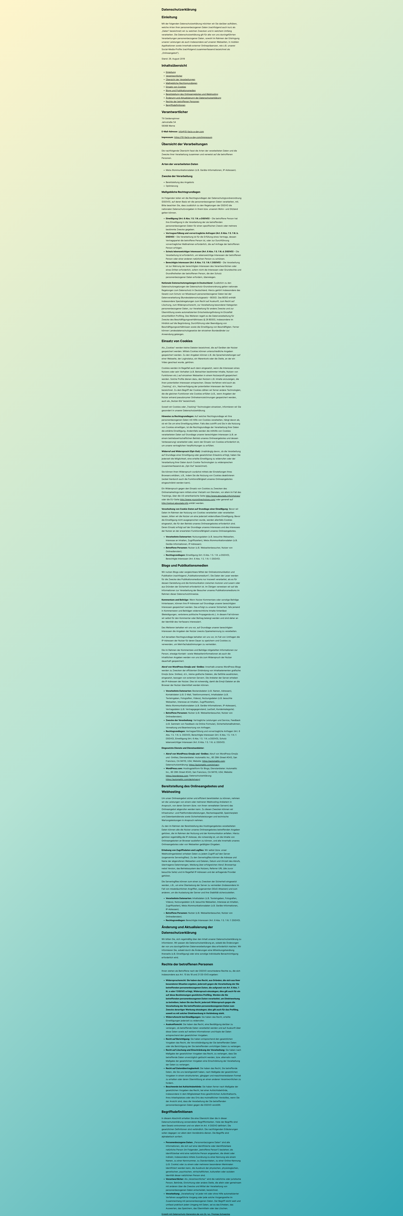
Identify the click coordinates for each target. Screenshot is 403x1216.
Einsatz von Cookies (176, 87)
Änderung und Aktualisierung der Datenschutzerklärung (193, 98)
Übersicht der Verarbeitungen (180, 79)
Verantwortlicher (174, 76)
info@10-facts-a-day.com (191, 131)
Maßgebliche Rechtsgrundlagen (181, 83)
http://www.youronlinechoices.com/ (197, 499)
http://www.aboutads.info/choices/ (223, 496)
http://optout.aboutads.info (175, 503)
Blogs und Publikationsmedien (181, 90)
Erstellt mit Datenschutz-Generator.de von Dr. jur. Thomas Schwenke (196, 1214)
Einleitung (171, 72)
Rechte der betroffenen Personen (182, 101)
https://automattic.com (213, 761)
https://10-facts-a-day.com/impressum (193, 137)
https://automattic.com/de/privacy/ (183, 779)
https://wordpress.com (177, 775)
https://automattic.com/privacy (204, 764)
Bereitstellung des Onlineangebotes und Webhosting (192, 94)
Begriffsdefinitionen (175, 105)
